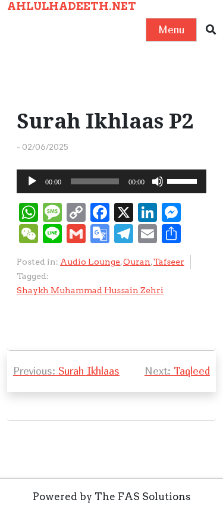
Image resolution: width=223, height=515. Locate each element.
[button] (211, 30)
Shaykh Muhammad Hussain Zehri (90, 290)
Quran (136, 261)
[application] (111, 181)
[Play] (32, 181)
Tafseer (168, 261)
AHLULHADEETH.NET (71, 6)
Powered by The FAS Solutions (112, 497)
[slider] (183, 180)
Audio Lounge (90, 261)
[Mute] (158, 181)
